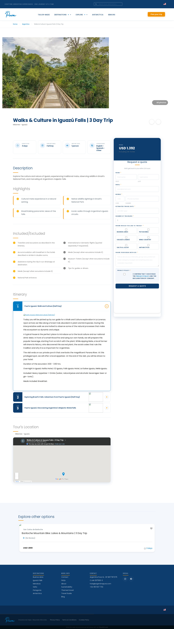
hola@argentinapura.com (100, 584)
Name (118, 179)
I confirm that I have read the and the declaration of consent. (144, 282)
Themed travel (67, 590)
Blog (63, 597)
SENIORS (111, 14)
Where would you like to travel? (129, 232)
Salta (35, 587)
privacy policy (142, 282)
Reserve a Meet (137, 156)
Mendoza (36, 583)
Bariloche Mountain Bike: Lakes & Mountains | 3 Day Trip (54, 533)
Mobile (119, 200)
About (63, 583)
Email (118, 191)
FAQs (63, 580)
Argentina (25, 24)
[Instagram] (125, 578)
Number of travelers (125, 222)
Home (15, 24)
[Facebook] (131, 578)
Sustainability (66, 587)
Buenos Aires (38, 577)
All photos (161, 102)
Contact (64, 577)
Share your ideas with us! (127, 258)
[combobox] (111, 4)
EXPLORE (79, 14)
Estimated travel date (125, 212)
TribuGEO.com (103, 627)
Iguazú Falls (37, 580)
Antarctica (37, 593)
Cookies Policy (84, 620)
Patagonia (37, 590)
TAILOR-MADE (44, 14)
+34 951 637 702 (96, 587)
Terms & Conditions (69, 620)
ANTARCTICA (97, 14)
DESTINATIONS (60, 14)
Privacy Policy (124, 276)
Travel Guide (66, 593)
